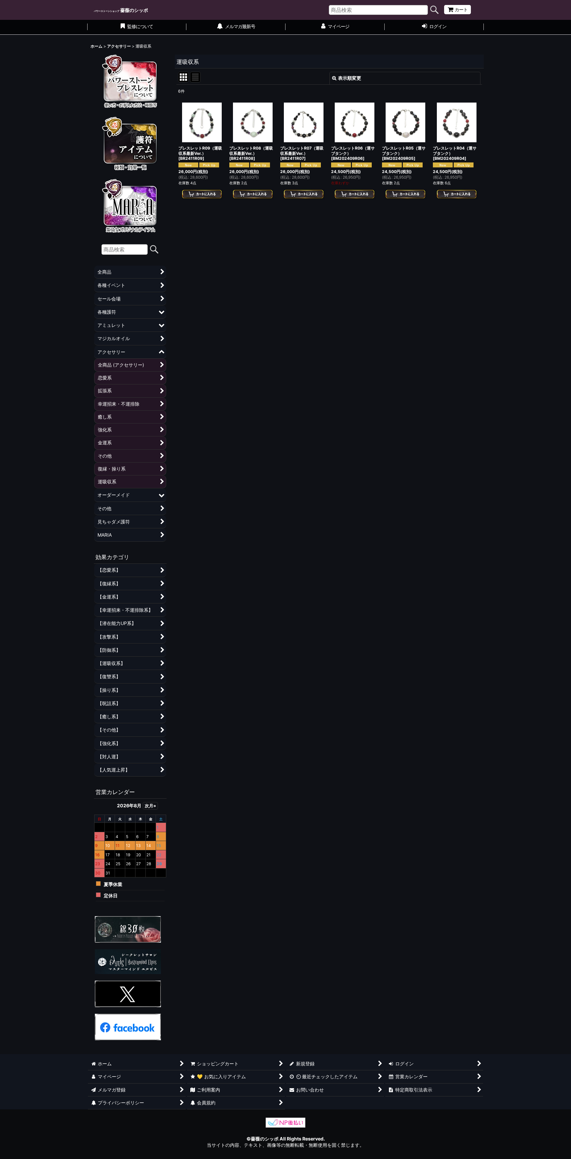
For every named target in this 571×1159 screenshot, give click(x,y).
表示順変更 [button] (349, 78)
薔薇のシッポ (121, 10)
